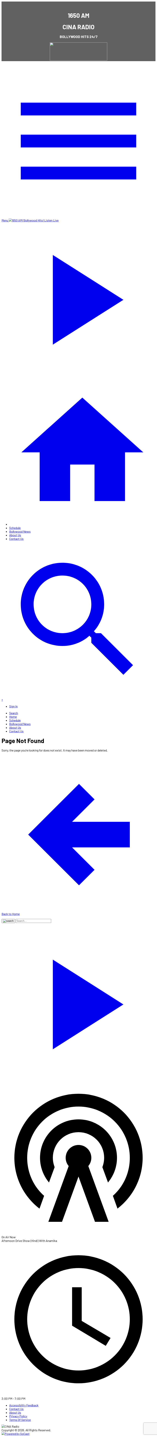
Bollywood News (20, 531)
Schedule (15, 528)
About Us (15, 535)
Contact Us (16, 538)
